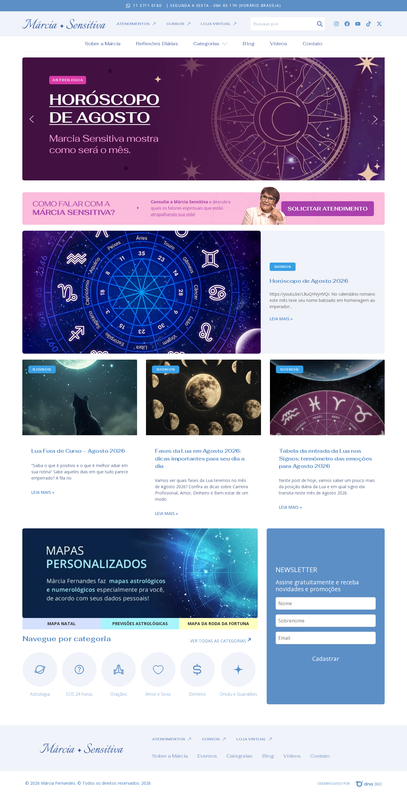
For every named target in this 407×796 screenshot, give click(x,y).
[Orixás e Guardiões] (238, 669)
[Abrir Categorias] (224, 43)
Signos (282, 266)
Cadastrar (325, 659)
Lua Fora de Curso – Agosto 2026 (78, 450)
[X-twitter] (379, 23)
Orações (118, 694)
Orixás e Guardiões (238, 694)
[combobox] (284, 23)
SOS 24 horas (79, 694)
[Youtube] (357, 23)
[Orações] (118, 669)
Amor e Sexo (158, 694)
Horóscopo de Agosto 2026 (309, 280)
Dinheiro (197, 694)
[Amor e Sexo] (158, 669)
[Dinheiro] (197, 669)
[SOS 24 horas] (79, 669)
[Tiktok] (368, 23)
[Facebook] (347, 23)
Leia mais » (281, 318)
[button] (203, 118)
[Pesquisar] (321, 23)
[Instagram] (336, 23)
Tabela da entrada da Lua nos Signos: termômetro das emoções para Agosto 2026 (325, 458)
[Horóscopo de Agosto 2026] (141, 292)
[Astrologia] (40, 669)
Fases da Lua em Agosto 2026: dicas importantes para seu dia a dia (199, 458)
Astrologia (39, 694)
